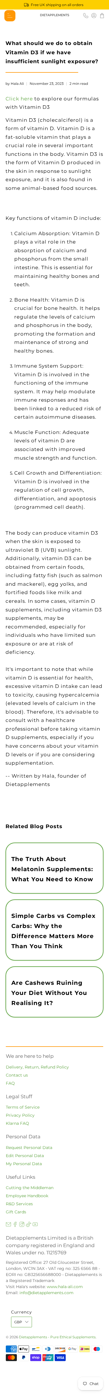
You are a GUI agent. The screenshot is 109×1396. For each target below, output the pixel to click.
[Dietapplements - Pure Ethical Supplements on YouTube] (35, 1225)
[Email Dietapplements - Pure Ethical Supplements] (8, 1225)
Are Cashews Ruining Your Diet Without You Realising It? (49, 992)
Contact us (17, 1075)
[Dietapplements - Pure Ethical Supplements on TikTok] (28, 1225)
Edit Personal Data (25, 1155)
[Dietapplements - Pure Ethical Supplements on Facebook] (15, 1225)
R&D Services (19, 1203)
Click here (19, 99)
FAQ (10, 1083)
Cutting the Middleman (29, 1187)
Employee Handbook (27, 1195)
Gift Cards (16, 1212)
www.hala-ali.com (65, 1286)
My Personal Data (24, 1163)
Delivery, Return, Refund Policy (37, 1067)
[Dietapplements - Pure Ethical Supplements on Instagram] (21, 1225)
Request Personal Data (29, 1147)
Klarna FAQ (17, 1123)
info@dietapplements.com (46, 1292)
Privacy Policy (20, 1115)
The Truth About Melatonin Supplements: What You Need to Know (52, 869)
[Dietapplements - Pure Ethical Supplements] (54, 15)
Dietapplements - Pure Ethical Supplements (57, 1337)
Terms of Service (23, 1107)
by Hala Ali (15, 83)
